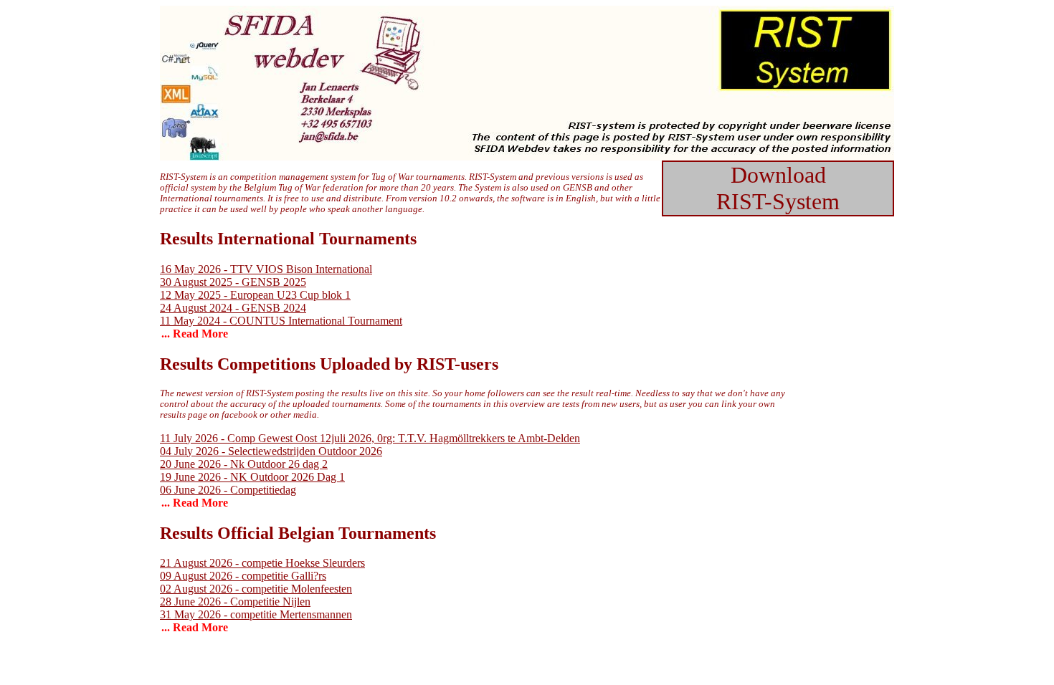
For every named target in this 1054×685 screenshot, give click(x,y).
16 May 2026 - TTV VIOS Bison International (266, 269)
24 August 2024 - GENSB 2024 (233, 308)
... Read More (194, 333)
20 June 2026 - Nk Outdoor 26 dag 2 (244, 464)
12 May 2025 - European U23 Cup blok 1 (255, 295)
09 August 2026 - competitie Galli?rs (243, 576)
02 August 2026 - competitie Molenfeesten (256, 589)
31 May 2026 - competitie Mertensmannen (256, 614)
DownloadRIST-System (778, 188)
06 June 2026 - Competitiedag (228, 490)
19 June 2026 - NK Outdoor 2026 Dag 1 (252, 477)
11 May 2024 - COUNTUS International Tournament (281, 321)
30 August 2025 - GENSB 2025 (233, 282)
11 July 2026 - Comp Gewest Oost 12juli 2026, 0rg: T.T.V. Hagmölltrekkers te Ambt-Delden (370, 438)
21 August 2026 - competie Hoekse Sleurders (262, 563)
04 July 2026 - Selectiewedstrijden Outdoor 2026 (271, 451)
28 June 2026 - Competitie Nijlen (235, 601)
